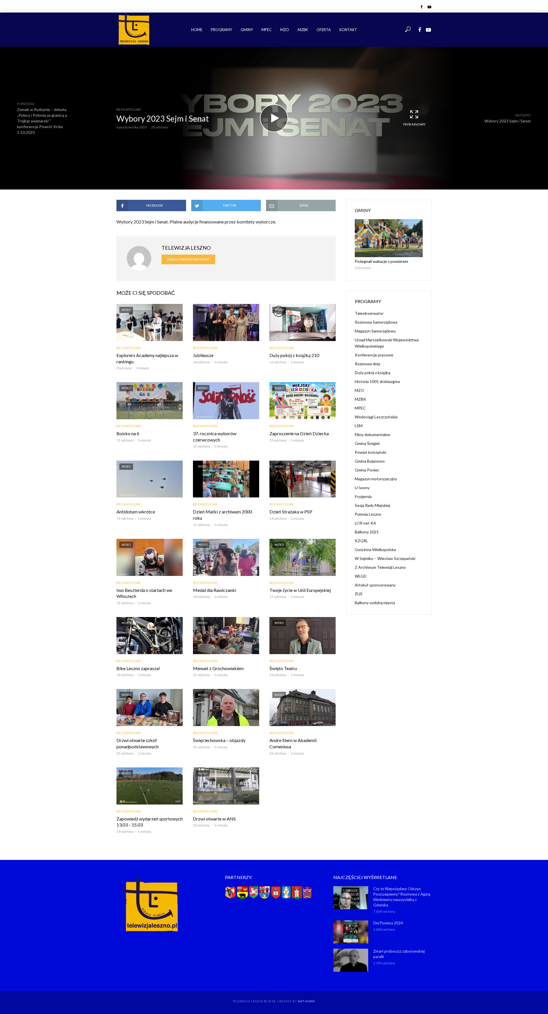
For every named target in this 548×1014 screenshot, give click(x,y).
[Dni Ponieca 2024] (350, 932)
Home (196, 29)
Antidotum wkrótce (135, 511)
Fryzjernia (363, 496)
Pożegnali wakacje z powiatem (381, 261)
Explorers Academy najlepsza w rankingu (147, 358)
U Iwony (362, 487)
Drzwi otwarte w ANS (214, 818)
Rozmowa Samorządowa (376, 322)
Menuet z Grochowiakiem (218, 668)
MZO (284, 29)
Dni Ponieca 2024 (388, 923)
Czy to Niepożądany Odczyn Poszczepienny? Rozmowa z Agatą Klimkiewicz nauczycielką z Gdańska (401, 896)
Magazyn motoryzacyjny (376, 478)
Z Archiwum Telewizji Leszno (380, 567)
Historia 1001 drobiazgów (377, 381)
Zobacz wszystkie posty (188, 259)
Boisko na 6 (127, 433)
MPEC (266, 29)
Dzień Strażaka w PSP (290, 511)
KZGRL (361, 540)
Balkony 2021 (367, 531)
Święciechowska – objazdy (219, 740)
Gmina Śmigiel (367, 443)
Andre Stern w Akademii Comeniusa (293, 743)
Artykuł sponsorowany (375, 584)
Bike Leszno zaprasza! (138, 668)
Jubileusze (203, 355)
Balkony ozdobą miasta (375, 602)
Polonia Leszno (368, 514)
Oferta (324, 29)
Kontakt (348, 29)
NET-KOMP (306, 1001)
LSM (358, 425)
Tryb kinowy (414, 124)
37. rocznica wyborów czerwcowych (214, 436)
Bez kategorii (128, 109)
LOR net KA (365, 523)
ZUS (358, 593)
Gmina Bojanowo (370, 461)
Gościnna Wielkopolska (375, 549)
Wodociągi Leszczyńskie (376, 416)
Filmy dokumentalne (372, 434)
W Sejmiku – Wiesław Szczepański (385, 558)
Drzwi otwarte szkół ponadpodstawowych (137, 743)
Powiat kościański (370, 452)
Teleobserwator (369, 313)
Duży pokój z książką (372, 372)
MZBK (303, 29)
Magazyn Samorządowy (375, 330)
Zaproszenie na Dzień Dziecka (299, 433)
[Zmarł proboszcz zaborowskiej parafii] (350, 960)
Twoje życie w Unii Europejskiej (300, 590)
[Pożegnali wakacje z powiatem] (389, 238)
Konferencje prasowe (374, 354)
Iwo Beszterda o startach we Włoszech (144, 593)
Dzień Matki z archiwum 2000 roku (222, 515)
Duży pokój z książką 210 (294, 355)
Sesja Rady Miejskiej (372, 505)
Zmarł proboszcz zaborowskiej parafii (399, 954)
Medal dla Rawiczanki (214, 590)
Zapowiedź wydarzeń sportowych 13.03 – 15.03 (149, 822)
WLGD (360, 576)
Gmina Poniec (367, 469)
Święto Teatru (283, 668)
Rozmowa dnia (367, 363)
